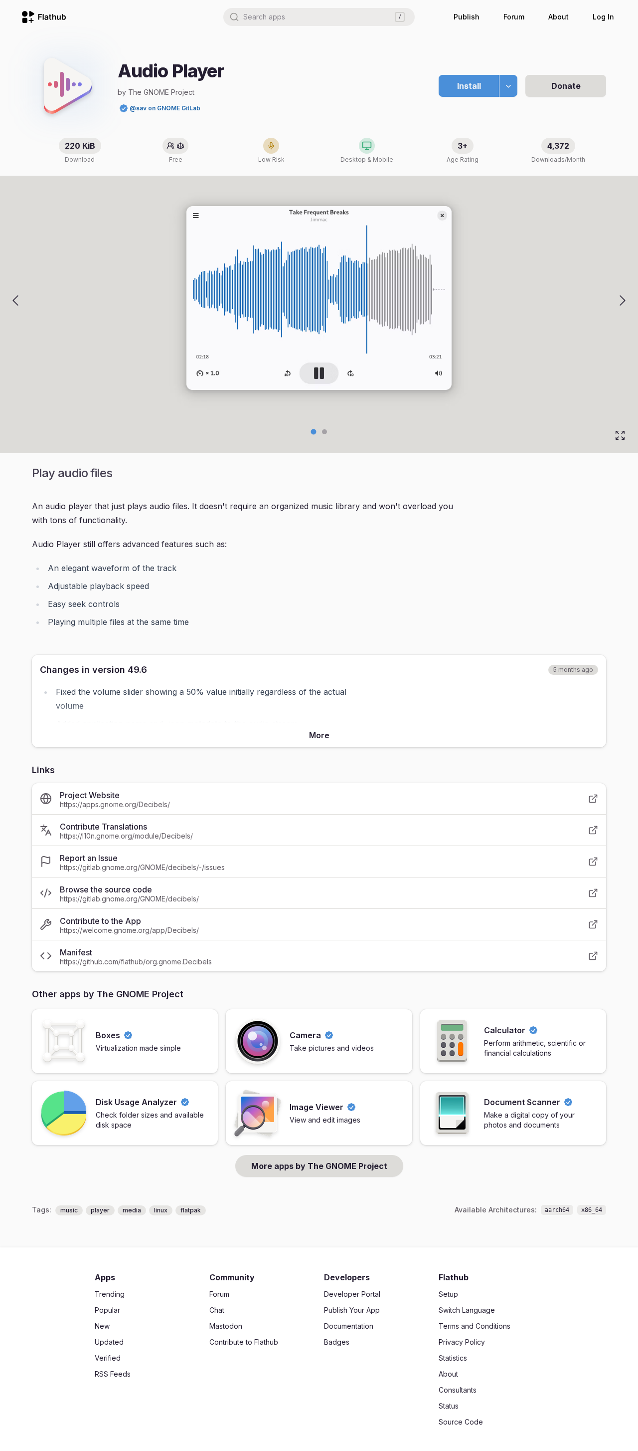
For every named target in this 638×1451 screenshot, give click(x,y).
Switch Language (467, 1310)
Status (449, 1406)
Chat (216, 1310)
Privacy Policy (462, 1342)
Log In (603, 16)
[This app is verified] (124, 108)
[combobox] (319, 17)
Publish (466, 16)
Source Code (461, 1422)
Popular (107, 1310)
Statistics (453, 1358)
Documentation (348, 1326)
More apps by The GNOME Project (319, 1166)
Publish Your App (352, 1310)
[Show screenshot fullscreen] (620, 435)
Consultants (458, 1390)
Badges (336, 1342)
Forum (513, 16)
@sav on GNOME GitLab (165, 108)
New (102, 1326)
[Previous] (15, 300)
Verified (108, 1358)
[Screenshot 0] (314, 432)
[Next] (622, 300)
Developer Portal (352, 1294)
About (558, 16)
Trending (110, 1294)
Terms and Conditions (474, 1326)
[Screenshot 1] (324, 431)
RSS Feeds (113, 1374)
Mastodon (225, 1326)
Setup (448, 1294)
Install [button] (469, 86)
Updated (109, 1342)
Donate (566, 86)
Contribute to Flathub (243, 1342)
